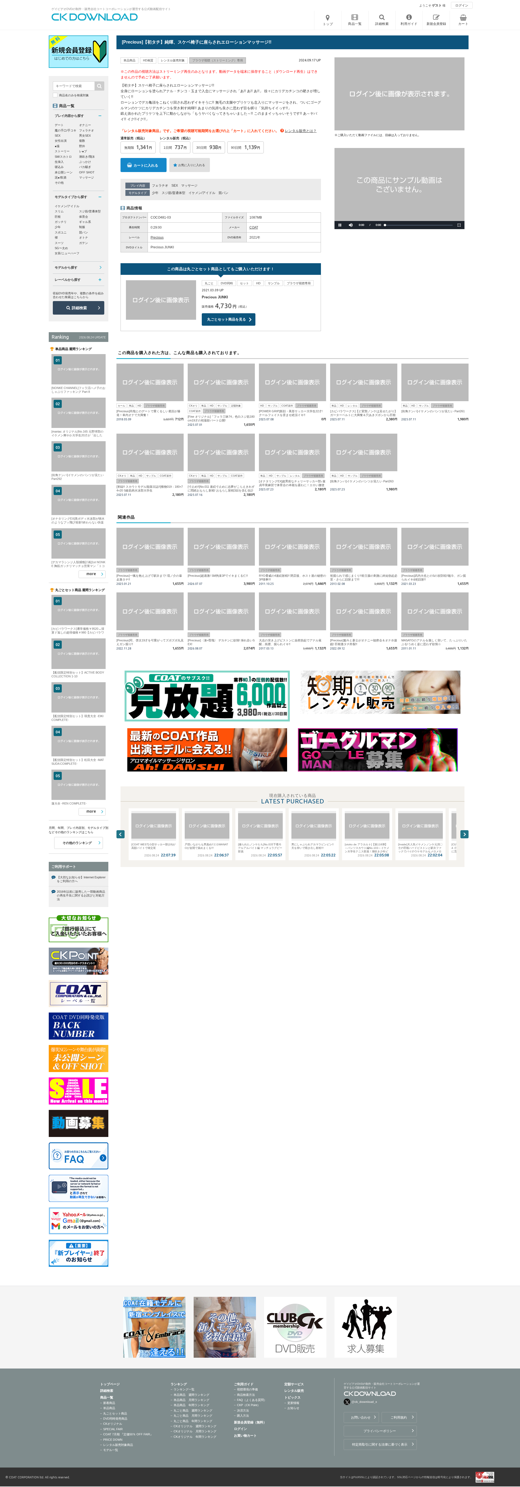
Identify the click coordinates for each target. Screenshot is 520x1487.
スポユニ (61, 232)
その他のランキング (77, 843)
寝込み (59, 167)
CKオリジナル (112, 1423)
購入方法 (243, 1415)
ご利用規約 (399, 1417)
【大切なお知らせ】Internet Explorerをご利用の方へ (81, 879)
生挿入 (59, 161)
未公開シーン (64, 172)
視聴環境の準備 (247, 1389)
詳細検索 (79, 308)
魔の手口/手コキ (65, 130)
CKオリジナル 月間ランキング (195, 1431)
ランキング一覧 (184, 1389)
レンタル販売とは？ (301, 131)
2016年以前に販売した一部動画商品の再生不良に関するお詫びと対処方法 (81, 895)
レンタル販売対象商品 (118, 1444)
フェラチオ (160, 185)
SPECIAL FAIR (113, 1429)
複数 (82, 140)
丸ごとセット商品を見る (226, 319)
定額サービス (294, 1384)
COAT (253, 227)
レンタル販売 (294, 1391)
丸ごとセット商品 (115, 1413)
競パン (223, 193)
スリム (59, 211)
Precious (157, 237)
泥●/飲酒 (60, 177)
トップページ (110, 1384)
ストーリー (62, 151)
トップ (328, 24)
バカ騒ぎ (85, 167)
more (91, 574)
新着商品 (109, 1402)
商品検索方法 (246, 1394)
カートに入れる (146, 165)
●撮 (57, 146)
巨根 (58, 216)
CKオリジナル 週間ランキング (195, 1426)
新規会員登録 (436, 24)
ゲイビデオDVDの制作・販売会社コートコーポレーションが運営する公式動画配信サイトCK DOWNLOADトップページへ (94, 17)
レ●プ (83, 151)
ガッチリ (61, 221)
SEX (174, 185)
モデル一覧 (110, 1450)
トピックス (292, 1397)
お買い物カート (245, 1435)
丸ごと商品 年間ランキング (193, 1421)
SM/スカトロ (63, 156)
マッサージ (189, 185)
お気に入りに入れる (191, 165)
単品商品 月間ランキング (191, 1400)
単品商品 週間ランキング (191, 1394)
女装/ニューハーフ (67, 253)
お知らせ (293, 1408)
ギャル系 (85, 221)
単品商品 (109, 1408)
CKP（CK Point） (248, 1405)
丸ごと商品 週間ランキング (193, 1410)
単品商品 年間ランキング (191, 1405)
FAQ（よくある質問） (252, 1400)
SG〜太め (61, 248)
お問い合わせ (360, 1417)
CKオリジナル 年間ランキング (195, 1436)
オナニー (85, 125)
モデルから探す (66, 267)
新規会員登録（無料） (250, 1422)
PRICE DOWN (112, 1439)
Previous (120, 834)
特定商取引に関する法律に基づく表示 (379, 1444)
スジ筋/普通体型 (173, 193)
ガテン (83, 243)
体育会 (83, 216)
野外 (82, 146)
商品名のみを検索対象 (74, 95)
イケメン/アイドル (201, 193)
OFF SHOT (87, 172)
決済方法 (243, 1410)
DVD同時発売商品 (115, 1418)
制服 (82, 227)
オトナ (83, 237)
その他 (59, 182)
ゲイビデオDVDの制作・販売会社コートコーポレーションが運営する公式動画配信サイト (111, 9)
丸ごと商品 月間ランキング (193, 1415)
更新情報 (293, 1402)
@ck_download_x (364, 1401)
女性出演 (61, 140)
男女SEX (85, 135)
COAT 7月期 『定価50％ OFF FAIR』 (128, 1434)
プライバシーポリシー (379, 1431)
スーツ (59, 243)
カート (463, 24)
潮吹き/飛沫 (87, 156)
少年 (155, 193)
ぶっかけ (85, 161)
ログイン (461, 5)
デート (59, 125)
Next (464, 834)
